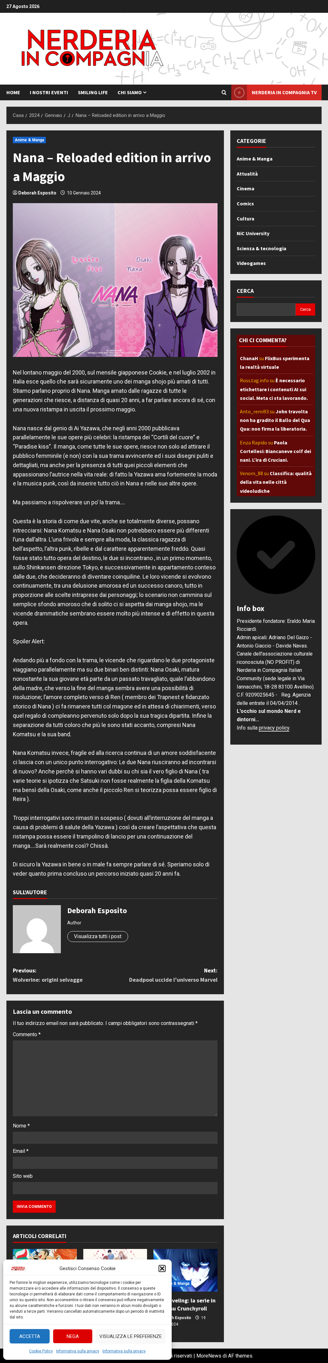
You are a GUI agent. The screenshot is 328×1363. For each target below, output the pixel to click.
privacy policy (274, 728)
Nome (21, 1126)
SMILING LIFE (93, 92)
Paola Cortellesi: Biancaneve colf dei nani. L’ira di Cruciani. (275, 451)
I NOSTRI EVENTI (49, 92)
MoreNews (208, 1356)
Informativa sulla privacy (77, 1351)
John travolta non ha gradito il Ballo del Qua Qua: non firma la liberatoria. (275, 420)
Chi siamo (130, 92)
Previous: (48, 975)
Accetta (29, 1336)
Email (21, 1151)
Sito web (23, 1176)
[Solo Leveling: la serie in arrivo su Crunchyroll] (185, 1270)
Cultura (245, 218)
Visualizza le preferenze (130, 1336)
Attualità (247, 173)
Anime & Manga (29, 140)
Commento (27, 1034)
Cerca (245, 290)
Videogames (251, 263)
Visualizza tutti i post (97, 936)
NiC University (253, 233)
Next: (173, 975)
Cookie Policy (41, 1351)
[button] (162, 1268)
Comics (245, 203)
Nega (73, 1336)
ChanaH (249, 358)
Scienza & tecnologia (261, 248)
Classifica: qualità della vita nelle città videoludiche (276, 482)
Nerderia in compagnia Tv (284, 92)
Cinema (245, 188)
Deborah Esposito (37, 192)
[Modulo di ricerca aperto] (224, 92)
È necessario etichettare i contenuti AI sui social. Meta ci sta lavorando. (274, 389)
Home (13, 92)
